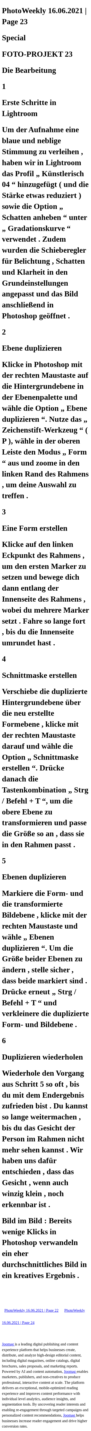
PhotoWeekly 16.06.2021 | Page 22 (31, 1310)
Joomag (8, 1344)
